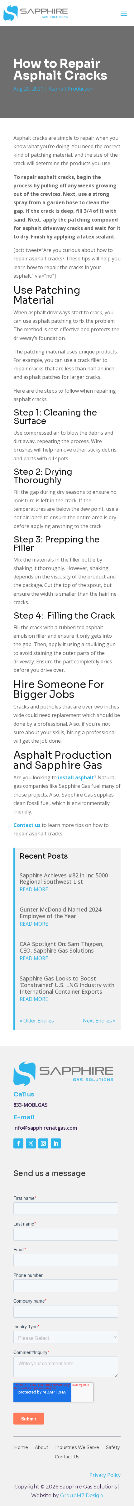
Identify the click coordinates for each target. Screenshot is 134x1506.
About (41, 1447)
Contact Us (67, 1457)
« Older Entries (37, 1020)
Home (21, 1447)
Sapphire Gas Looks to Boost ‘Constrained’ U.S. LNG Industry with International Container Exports (67, 985)
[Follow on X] (31, 1143)
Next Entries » (99, 1020)
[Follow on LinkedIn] (56, 1143)
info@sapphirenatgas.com (45, 1127)
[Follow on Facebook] (18, 1143)
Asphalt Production (71, 88)
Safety (113, 1447)
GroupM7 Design (81, 1495)
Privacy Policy (105, 1475)
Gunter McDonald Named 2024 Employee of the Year (60, 913)
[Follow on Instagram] (43, 1143)
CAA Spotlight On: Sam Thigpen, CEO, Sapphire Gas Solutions (62, 947)
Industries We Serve (77, 1447)
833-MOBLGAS (30, 1104)
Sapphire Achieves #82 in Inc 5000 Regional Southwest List (64, 878)
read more (34, 889)
